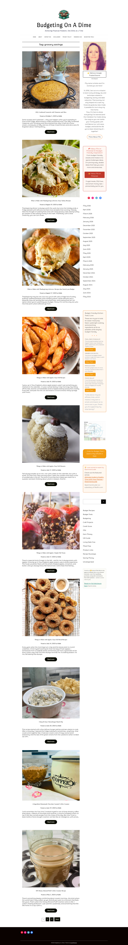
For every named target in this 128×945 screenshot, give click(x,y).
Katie (60, 116)
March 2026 (87, 214)
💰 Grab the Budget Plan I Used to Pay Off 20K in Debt (94, 453)
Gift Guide (86, 538)
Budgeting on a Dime (64, 25)
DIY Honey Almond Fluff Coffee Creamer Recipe (51, 891)
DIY (84, 530)
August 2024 (87, 285)
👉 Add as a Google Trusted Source (94, 74)
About (40, 37)
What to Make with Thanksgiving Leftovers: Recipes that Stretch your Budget (50, 289)
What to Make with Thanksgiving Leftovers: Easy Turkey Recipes (51, 200)
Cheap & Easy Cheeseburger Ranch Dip (51, 722)
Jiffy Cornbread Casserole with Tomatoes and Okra (50, 112)
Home (34, 37)
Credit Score (87, 526)
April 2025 (86, 257)
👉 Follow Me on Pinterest (94, 175)
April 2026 (87, 210)
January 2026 (88, 221)
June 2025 (86, 249)
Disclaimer (56, 37)
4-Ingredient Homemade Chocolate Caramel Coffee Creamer (51, 804)
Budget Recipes (89, 510)
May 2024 (87, 297)
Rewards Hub (78, 37)
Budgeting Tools (89, 37)
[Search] (103, 501)
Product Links (88, 550)
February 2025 (88, 265)
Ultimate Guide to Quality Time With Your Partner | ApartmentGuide (94, 479)
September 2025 (89, 237)
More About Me (95, 137)
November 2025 (89, 229)
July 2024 (86, 289)
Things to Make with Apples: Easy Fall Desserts (50, 466)
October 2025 (88, 233)
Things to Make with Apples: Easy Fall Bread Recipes (51, 639)
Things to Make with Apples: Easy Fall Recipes (51, 377)
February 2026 (88, 217)
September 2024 (89, 281)
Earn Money (87, 534)
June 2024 (87, 293)
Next (57, 919)
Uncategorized (88, 562)
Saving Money (88, 558)
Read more (50, 132)
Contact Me (47, 37)
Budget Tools (88, 514)
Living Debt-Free (89, 542)
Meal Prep (87, 546)
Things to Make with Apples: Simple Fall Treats (50, 553)
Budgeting (87, 518)
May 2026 (87, 206)
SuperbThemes (73, 942)
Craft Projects (88, 522)
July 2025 (86, 245)
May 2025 (87, 253)
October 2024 (88, 277)
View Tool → (90, 350)
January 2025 (88, 269)
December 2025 (89, 225)
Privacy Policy (67, 37)
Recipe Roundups (89, 554)
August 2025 (87, 241)
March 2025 (87, 261)
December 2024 (89, 273)
